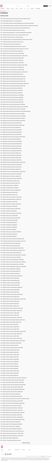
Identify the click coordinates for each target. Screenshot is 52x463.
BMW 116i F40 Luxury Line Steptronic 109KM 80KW (12, 231)
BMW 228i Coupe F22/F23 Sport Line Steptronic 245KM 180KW (14, 136)
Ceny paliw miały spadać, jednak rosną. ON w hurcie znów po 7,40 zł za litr (15, 48)
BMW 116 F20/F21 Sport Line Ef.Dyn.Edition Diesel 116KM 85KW (14, 261)
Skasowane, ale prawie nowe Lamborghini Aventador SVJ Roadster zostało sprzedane (17, 39)
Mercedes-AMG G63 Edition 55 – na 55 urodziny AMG (12, 20)
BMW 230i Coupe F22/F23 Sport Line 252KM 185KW (12, 122)
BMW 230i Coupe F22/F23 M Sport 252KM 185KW (12, 127)
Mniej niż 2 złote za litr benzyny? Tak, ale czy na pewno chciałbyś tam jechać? (16, 398)
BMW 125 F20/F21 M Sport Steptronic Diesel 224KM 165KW (13, 238)
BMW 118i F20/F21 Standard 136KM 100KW (11, 352)
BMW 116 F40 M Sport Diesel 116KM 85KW (10, 185)
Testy (16, 8)
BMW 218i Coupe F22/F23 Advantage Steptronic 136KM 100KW (14, 171)
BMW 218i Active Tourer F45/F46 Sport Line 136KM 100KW (13, 67)
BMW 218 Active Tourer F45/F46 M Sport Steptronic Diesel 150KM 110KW (16, 83)
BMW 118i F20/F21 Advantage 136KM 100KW (11, 349)
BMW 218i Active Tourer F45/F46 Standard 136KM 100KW (13, 74)
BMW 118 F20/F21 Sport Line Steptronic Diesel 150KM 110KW (14, 250)
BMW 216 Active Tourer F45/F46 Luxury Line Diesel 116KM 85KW (14, 115)
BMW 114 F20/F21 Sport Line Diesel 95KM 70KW (11, 271)
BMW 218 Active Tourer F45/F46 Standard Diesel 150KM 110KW (14, 85)
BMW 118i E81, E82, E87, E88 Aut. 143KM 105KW (11, 421)
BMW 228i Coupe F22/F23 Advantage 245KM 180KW (12, 143)
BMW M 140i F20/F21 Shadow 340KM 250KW (11, 278)
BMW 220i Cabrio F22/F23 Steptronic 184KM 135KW (12, 159)
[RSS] (5, 454)
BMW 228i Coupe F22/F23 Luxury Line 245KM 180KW (12, 141)
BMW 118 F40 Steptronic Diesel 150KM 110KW (11, 180)
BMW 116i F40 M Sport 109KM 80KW (9, 229)
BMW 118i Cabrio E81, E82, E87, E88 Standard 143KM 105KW (13, 419)
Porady (12, 8)
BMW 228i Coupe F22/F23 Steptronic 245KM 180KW (12, 146)
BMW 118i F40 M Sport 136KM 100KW (10, 210)
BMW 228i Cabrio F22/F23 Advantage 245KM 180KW (12, 150)
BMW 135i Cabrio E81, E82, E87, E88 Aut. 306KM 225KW (13, 391)
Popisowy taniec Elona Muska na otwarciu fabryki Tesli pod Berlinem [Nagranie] (16, 111)
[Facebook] (7, 454)
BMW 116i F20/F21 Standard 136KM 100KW (11, 373)
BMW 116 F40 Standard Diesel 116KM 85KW (11, 187)
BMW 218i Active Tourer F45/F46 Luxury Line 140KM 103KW (13, 53)
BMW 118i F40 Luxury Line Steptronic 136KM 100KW (12, 213)
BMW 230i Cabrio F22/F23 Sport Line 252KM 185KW (12, 134)
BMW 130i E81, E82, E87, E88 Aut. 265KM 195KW (11, 393)
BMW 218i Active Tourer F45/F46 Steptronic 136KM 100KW (13, 62)
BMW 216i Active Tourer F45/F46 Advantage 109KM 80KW (13, 97)
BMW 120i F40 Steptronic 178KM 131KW (10, 194)
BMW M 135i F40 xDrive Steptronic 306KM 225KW (12, 190)
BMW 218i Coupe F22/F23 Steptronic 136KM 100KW (12, 164)
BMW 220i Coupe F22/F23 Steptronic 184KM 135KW (12, 155)
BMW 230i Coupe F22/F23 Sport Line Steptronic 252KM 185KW (14, 120)
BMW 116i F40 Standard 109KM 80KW (9, 236)
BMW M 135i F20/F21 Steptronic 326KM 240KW (11, 282)
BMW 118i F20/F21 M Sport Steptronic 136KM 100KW (12, 338)
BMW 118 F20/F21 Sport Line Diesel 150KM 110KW (12, 252)
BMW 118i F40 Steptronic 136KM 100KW (10, 201)
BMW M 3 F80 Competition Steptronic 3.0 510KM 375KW (13, 435)
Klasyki (21, 8)
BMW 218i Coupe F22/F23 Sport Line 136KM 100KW (12, 166)
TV (24, 8)
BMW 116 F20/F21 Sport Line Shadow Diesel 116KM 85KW (13, 259)
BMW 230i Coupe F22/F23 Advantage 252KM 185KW (12, 132)
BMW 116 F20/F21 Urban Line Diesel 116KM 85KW (12, 257)
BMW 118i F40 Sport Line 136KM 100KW (10, 206)
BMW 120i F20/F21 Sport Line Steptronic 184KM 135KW (13, 308)
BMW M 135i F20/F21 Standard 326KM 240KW (11, 285)
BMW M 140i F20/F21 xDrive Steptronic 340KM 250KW (12, 275)
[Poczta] (49, 6)
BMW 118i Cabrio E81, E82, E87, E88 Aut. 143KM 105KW (13, 417)
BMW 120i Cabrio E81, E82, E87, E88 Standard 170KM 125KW (13, 412)
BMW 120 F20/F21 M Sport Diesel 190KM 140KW (11, 243)
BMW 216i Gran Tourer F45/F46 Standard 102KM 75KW (12, 92)
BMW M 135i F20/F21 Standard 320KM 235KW (11, 289)
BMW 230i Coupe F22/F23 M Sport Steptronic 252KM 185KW (13, 125)
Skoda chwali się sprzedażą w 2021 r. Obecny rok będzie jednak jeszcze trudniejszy (17, 32)
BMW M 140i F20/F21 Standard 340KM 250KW (11, 280)
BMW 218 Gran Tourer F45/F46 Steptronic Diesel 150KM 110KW (14, 76)
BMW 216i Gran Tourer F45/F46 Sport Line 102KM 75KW (13, 90)
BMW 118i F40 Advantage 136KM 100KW (10, 220)
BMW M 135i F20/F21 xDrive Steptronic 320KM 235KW (12, 287)
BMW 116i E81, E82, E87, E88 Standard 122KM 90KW (12, 428)
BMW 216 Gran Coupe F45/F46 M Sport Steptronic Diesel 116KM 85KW (15, 106)
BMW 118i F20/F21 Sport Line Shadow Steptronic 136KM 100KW (14, 331)
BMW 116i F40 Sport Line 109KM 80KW (10, 227)
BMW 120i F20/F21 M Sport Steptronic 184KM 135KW (12, 310)
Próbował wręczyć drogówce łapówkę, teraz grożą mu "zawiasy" (14, 30)
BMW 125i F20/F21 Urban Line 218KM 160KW (11, 296)
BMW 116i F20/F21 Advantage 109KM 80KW (11, 366)
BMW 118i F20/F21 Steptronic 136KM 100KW (11, 329)
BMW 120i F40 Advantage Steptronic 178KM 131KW (12, 199)
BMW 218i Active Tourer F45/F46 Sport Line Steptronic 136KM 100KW (15, 64)
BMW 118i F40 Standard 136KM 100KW (10, 222)
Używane (7, 8)
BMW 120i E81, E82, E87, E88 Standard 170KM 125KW (12, 414)
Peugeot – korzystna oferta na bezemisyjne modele (12, 440)
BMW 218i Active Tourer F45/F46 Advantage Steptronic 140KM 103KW (15, 55)
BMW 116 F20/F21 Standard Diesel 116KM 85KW (11, 268)
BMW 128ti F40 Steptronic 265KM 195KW (10, 192)
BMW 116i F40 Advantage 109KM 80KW (10, 234)
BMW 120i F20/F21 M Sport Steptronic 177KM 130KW (12, 317)
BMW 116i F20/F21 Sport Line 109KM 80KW (11, 361)
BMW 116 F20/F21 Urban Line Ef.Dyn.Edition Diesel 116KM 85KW (14, 254)
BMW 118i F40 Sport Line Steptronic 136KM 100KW (12, 203)
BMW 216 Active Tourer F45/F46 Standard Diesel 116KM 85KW (14, 118)
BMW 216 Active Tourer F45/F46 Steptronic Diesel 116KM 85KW (14, 108)
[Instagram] (10, 454)
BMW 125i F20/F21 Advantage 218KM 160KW (11, 301)
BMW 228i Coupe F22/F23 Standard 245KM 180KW (12, 148)
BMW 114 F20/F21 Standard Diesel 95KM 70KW (11, 273)
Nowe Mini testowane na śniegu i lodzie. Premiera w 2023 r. (13, 41)
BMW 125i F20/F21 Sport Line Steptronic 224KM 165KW (13, 294)
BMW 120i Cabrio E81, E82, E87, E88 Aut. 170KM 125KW (13, 410)
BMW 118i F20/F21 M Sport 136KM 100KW (10, 345)
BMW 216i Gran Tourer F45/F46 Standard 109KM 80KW (12, 88)
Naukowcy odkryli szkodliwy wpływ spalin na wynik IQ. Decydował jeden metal (16, 27)
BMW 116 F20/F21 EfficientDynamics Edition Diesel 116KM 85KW (14, 266)
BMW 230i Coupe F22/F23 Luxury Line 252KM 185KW (12, 129)
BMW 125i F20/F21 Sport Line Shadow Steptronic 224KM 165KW (14, 298)
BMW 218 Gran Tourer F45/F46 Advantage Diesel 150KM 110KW (14, 81)
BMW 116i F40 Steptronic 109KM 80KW (10, 224)
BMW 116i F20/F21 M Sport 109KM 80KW (10, 363)
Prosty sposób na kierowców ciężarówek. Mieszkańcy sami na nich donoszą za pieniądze (18, 23)
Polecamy (32, 8)
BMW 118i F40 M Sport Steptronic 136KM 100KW (11, 208)
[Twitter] (9, 454)
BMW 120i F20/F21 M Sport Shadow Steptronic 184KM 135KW (14, 319)
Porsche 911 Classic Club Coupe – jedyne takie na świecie (13, 37)
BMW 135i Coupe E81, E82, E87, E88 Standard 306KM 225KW (13, 389)
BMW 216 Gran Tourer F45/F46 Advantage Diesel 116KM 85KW (14, 104)
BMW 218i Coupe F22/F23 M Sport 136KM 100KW (12, 169)
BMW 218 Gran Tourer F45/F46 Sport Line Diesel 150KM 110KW (14, 78)
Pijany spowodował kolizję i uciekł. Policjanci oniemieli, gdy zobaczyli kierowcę (16, 18)
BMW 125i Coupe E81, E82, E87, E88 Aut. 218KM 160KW (13, 400)
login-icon (51, 6)
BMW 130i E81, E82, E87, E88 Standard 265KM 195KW (12, 396)
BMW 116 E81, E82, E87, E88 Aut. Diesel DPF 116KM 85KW (13, 382)
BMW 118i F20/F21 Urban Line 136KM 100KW (11, 326)
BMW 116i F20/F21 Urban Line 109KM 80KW (11, 359)
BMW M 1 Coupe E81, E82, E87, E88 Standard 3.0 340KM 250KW (14, 384)
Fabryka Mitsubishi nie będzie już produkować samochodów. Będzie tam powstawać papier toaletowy (20, 25)
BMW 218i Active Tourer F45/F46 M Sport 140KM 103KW (13, 51)
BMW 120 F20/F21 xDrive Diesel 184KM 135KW (11, 245)
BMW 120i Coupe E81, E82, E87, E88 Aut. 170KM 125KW (13, 407)
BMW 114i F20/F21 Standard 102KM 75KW (10, 375)
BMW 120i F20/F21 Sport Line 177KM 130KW (11, 315)
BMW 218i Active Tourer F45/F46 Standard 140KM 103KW (13, 60)
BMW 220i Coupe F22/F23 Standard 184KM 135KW (12, 157)
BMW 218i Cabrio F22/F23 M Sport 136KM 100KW (12, 176)
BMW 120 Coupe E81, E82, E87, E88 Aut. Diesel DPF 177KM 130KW (14, 377)
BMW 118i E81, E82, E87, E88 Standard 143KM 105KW (12, 424)
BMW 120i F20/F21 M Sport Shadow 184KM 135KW (12, 322)
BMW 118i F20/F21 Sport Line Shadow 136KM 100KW (12, 333)
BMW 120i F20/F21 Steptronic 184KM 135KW (11, 305)
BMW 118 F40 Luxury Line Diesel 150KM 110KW (11, 183)
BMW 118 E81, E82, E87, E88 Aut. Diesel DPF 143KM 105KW (13, 380)
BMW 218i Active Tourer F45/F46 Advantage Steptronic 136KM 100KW (15, 71)
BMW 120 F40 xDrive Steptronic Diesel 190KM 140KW (12, 178)
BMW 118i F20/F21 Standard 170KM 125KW (11, 356)
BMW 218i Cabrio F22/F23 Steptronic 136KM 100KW (12, 173)
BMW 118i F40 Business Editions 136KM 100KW (11, 217)
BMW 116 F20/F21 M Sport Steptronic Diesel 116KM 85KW (13, 264)
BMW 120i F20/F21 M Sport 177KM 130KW (10, 324)
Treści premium (38, 8)
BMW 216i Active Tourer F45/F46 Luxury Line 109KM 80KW (13, 95)
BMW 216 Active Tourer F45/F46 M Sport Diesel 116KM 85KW (14, 113)
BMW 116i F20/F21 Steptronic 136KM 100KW (11, 370)
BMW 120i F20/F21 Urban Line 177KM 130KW (11, 312)
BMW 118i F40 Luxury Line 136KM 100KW (10, 215)
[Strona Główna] (1, 6)
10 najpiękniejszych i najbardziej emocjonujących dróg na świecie (14, 46)
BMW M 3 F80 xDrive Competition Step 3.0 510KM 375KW (13, 433)
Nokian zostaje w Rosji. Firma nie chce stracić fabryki (12, 405)
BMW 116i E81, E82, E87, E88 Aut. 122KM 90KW (11, 426)
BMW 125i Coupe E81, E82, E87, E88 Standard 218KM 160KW (13, 403)
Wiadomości (2, 8)
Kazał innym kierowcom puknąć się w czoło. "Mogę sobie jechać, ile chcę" (15, 34)
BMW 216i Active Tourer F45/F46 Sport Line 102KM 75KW (13, 99)
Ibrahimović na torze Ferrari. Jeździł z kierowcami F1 (12, 44)
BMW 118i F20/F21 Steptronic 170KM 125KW (11, 354)
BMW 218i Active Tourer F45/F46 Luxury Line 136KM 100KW (13, 69)
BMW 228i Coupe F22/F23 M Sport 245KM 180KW (12, 139)
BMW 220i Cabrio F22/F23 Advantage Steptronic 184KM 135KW (14, 162)
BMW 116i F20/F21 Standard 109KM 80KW (10, 368)
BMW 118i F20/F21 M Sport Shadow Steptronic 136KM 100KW (14, 340)
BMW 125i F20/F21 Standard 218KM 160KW (11, 303)
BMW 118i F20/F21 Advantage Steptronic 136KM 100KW (13, 347)
